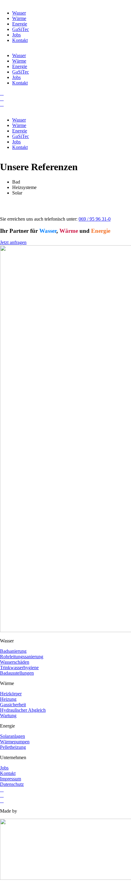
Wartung (8, 715)
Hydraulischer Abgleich (23, 710)
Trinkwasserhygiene (19, 667)
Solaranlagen (12, 736)
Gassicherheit (13, 704)
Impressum (10, 778)
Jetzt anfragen (13, 242)
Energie (19, 23)
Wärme (19, 18)
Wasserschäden (14, 662)
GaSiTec (20, 29)
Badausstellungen (17, 673)
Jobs (16, 34)
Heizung (8, 699)
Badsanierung (13, 651)
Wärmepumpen (15, 741)
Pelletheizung (13, 747)
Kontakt (20, 40)
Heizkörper (11, 693)
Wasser (19, 12)
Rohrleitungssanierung (21, 656)
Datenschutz (12, 784)
